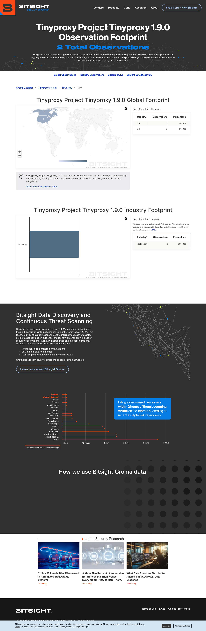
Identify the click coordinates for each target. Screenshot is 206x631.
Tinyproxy (67, 87)
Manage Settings (182, 626)
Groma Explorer (24, 87)
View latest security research (38, 507)
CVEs (127, 7)
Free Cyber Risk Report (181, 7)
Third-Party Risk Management (98, 512)
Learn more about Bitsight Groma (42, 369)
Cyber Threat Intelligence (96, 518)
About (154, 7)
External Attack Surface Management (154, 516)
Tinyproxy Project (47, 87)
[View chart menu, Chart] (126, 108)
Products (113, 7)
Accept (166, 626)
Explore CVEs (115, 74)
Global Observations (65, 74)
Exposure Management (94, 507)
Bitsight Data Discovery (139, 74)
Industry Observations (92, 74)
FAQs (154, 230)
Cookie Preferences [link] (179, 608)
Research (140, 7)
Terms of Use (149, 608)
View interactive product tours (41, 186)
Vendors (99, 7)
